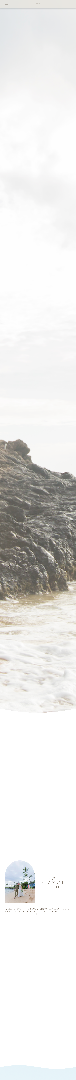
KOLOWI (38, 4)
